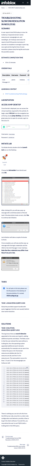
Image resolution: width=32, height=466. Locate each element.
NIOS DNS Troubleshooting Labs (16, 8)
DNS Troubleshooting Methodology (16, 94)
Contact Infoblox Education (8, 461)
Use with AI (7, 13)
